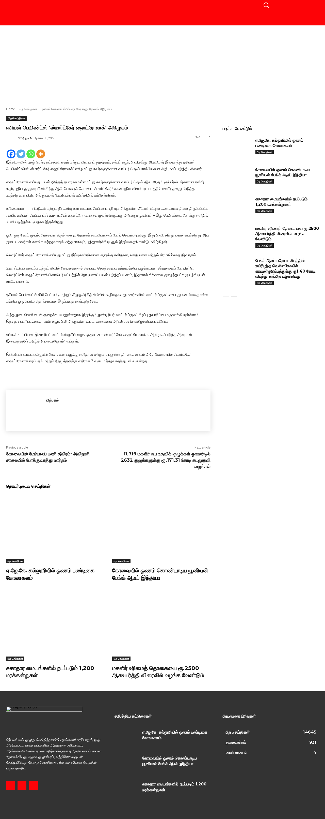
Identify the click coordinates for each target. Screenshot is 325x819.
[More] (40, 154)
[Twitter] (21, 154)
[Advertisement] (162, 63)
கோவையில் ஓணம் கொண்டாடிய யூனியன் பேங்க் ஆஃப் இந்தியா (160, 574)
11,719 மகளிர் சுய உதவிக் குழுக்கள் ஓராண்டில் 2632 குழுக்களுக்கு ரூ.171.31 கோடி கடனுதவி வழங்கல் (165, 460)
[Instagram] (22, 785)
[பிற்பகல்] (12, 138)
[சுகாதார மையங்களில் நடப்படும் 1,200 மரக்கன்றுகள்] (55, 626)
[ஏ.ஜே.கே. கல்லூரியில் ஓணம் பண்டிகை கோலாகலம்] (55, 528)
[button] (266, 5)
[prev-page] (226, 293)
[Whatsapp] (30, 154)
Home (10, 109)
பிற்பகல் (27, 138)
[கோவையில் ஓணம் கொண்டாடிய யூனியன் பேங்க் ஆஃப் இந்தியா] (161, 528)
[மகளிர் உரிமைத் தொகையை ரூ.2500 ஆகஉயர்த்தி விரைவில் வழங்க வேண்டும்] (161, 626)
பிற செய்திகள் (28, 109)
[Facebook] (11, 154)
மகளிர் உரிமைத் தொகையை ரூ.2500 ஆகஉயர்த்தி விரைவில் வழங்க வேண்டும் (287, 234)
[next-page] (234, 293)
